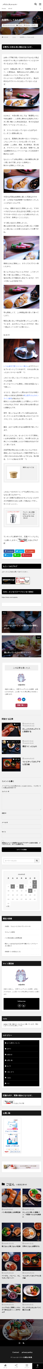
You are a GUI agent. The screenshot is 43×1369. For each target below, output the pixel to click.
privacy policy (27, 1352)
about (10, 8)
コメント (5, 791)
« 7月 (7, 906)
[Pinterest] (26, 555)
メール (5, 822)
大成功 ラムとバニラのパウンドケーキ (18, 926)
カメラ (9, 1066)
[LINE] (17, 555)
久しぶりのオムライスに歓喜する (31, 730)
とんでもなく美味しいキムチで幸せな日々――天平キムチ (11, 1309)
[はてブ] (8, 555)
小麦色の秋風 (27, 1357)
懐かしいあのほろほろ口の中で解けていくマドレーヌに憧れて (21, 945)
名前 (4, 813)
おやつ (17, 724)
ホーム (5, 1367)
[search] (37, 860)
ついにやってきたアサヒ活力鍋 (31, 762)
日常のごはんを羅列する (31, 1246)
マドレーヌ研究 (10, 932)
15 (30, 891)
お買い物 (17, 759)
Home (4, 8)
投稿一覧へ (20, 705)
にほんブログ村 (19, 1103)
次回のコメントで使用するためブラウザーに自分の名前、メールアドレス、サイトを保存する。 (21, 843)
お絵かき (9, 1054)
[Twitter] (19, 551)
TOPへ (37, 1367)
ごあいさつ (10, 1072)
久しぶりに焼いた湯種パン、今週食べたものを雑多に (31, 1214)
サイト (4, 831)
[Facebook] (9, 551)
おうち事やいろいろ (14, 741)
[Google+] (30, 551)
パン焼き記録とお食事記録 (13, 938)
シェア (16, 1367)
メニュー (26, 1367)
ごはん (20, 25)
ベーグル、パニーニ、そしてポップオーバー (11, 1277)
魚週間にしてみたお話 (27, 37)
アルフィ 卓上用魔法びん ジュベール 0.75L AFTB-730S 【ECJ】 (29, 515)
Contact (15, 1352)
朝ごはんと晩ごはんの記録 (11, 1246)
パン (8, 1083)
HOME (6, 37)
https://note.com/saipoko (10, 597)
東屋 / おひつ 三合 (28, 467)
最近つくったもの (29, 746)
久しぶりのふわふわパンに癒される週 (31, 1308)
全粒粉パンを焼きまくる (13, 951)
